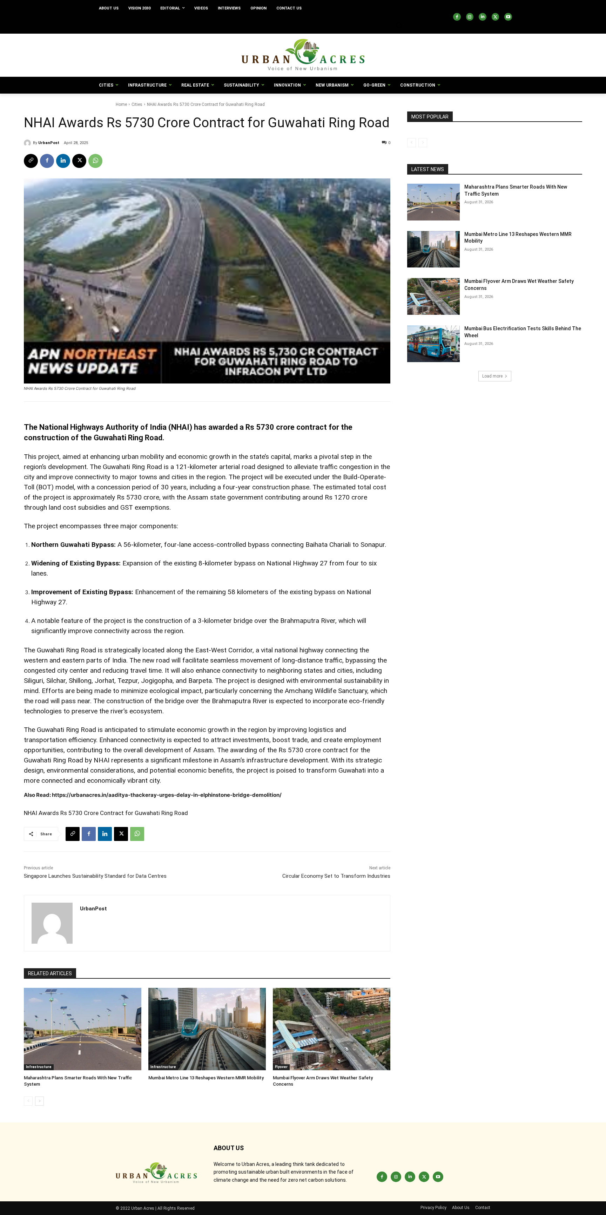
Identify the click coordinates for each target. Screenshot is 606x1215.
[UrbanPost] (28, 143)
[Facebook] (457, 17)
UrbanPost (48, 143)
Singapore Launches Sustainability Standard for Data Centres (95, 876)
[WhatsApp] (95, 161)
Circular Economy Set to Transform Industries (336, 876)
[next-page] (39, 1101)
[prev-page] (28, 1101)
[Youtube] (508, 17)
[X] (495, 17)
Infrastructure (39, 1067)
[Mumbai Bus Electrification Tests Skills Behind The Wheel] (433, 343)
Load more (492, 376)
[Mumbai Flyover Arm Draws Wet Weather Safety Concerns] (331, 1029)
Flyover (281, 1067)
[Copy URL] (31, 161)
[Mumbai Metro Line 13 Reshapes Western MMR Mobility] (207, 1029)
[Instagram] (470, 17)
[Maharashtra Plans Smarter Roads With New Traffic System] (82, 1029)
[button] (399, 25)
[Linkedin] (482, 17)
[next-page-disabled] (422, 142)
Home (121, 104)
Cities (137, 104)
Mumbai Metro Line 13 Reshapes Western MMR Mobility (206, 1077)
